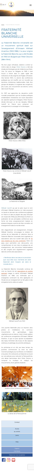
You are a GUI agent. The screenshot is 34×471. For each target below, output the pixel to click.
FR (1, 5)
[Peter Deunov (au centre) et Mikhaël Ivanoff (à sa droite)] (17, 158)
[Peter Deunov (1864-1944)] (17, 125)
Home (2, 24)
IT (5, 5)
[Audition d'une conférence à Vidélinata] (17, 376)
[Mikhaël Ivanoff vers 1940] (17, 304)
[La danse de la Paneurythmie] (17, 402)
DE (3, 5)
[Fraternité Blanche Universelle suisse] (10, 5)
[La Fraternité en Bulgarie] (17, 189)
